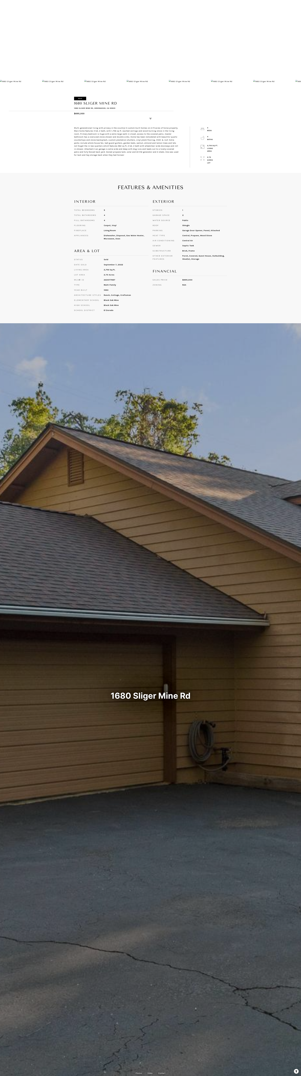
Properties (157, 9)
